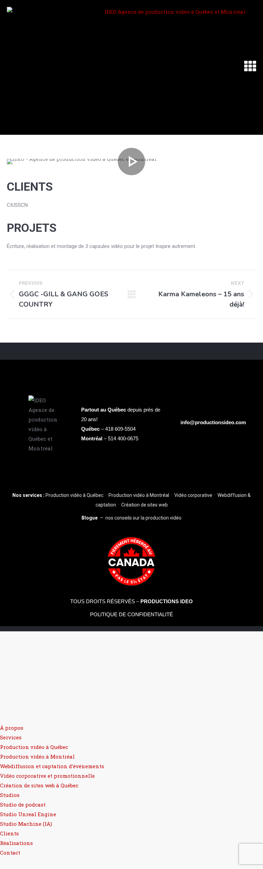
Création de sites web (144, 505)
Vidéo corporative (193, 495)
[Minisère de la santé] (131, 161)
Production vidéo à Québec (74, 495)
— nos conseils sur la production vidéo (131, 518)
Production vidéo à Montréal (139, 495)
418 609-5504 (120, 429)
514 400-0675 (123, 438)
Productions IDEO (166, 601)
